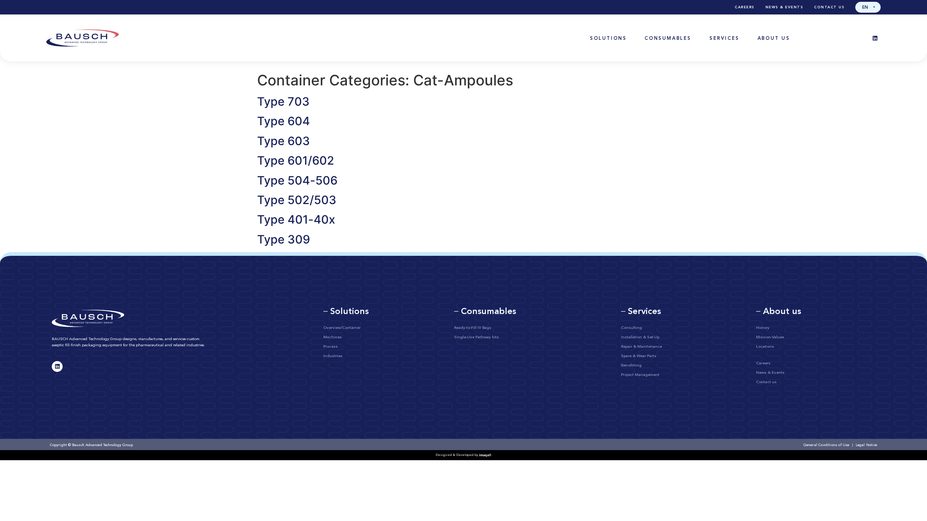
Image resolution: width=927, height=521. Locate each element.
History (762, 328)
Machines (332, 337)
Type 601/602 (295, 160)
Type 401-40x (296, 219)
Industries (333, 356)
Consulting (631, 328)
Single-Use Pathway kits (476, 337)
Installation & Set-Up (640, 337)
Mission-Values (770, 337)
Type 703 (283, 101)
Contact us (829, 7)
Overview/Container (342, 328)
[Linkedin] (875, 38)
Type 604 (283, 121)
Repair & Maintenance (641, 347)
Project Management (640, 375)
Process (330, 347)
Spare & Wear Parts (639, 356)
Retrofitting (631, 366)
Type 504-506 (297, 180)
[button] (868, 7)
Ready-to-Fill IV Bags (472, 328)
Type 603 (283, 141)
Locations (765, 347)
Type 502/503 (296, 200)
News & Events (784, 7)
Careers (745, 7)
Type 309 (283, 239)
